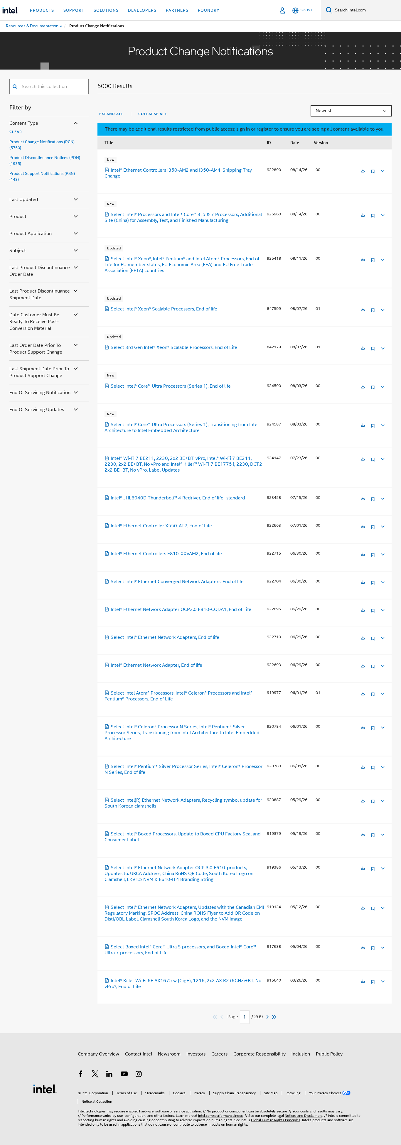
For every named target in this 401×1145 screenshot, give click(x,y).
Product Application (30, 234)
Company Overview (98, 1054)
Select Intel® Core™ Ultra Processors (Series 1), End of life (171, 386)
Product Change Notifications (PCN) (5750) (42, 144)
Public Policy (329, 1054)
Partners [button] (177, 10)
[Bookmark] (372, 174)
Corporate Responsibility (259, 1054)
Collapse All (152, 114)
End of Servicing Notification (39, 393)
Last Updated (23, 199)
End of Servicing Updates (36, 410)
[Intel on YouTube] (124, 1075)
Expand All (111, 114)
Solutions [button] (106, 10)
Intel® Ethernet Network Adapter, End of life (156, 665)
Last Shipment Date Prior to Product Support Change (39, 372)
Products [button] (42, 10)
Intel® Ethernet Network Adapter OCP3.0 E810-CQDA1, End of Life (181, 609)
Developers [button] (142, 10)
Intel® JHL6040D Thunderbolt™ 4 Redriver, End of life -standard (178, 498)
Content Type (23, 123)
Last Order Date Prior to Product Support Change (35, 348)
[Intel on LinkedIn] (109, 1075)
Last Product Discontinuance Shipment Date (39, 294)
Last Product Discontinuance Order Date (39, 271)
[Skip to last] (274, 1017)
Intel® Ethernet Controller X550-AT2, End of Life (161, 526)
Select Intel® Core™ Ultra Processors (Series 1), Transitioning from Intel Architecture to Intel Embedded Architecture (182, 427)
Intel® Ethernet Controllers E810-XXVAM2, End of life (166, 554)
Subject (17, 251)
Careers (219, 1054)
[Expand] (382, 170)
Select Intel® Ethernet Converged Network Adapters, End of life (177, 582)
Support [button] (73, 10)
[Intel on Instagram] (139, 1075)
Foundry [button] (209, 10)
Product (17, 216)
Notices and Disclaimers (303, 1115)
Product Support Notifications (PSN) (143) (42, 176)
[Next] (268, 1017)
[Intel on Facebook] (80, 1075)
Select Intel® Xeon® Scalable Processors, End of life (164, 309)
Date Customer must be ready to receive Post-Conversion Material (34, 321)
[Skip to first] (215, 1017)
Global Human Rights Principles (275, 1120)
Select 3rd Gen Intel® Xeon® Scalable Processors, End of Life (174, 347)
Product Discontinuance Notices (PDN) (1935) (44, 160)
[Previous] (222, 1017)
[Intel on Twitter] (95, 1075)
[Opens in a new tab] (363, 171)
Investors (195, 1054)
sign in (243, 129)
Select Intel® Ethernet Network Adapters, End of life (165, 637)
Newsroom (169, 1054)
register (265, 129)
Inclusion (301, 1054)
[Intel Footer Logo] (45, 1089)
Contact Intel (138, 1054)
